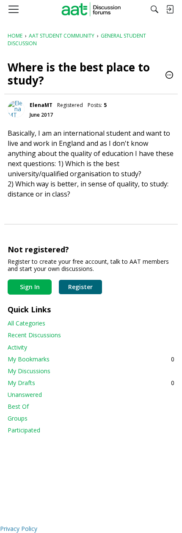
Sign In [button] (30, 287)
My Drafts (91, 383)
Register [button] (80, 287)
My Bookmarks (91, 359)
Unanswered (25, 395)
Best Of (18, 406)
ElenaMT (41, 105)
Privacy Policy (18, 529)
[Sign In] (169, 9)
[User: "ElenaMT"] (16, 109)
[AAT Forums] (91, 9)
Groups (18, 418)
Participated (24, 430)
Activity (17, 347)
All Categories (26, 323)
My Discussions (29, 371)
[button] (169, 75)
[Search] (154, 9)
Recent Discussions (34, 335)
